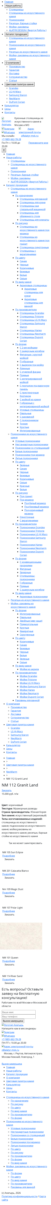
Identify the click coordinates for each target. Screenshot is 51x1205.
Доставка (14, 73)
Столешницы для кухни (32, 202)
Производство (17, 66)
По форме (20, 344)
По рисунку (21, 223)
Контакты (10, 112)
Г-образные (26, 582)
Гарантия (14, 70)
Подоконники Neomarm (33, 548)
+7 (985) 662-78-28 (11, 139)
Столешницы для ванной (33, 199)
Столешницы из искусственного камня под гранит (34, 240)
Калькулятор (12, 105)
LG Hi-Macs (15, 91)
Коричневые (27, 268)
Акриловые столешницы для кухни (33, 292)
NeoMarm (14, 98)
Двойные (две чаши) (31, 620)
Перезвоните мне (38, 142)
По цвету (20, 257)
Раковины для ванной (27, 700)
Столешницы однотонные (34, 247)
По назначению (24, 195)
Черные (24, 264)
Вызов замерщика (12, 1063)
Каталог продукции (16, 34)
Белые (23, 275)
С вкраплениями (29, 520)
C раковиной (27, 416)
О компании (12, 62)
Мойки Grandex (28, 676)
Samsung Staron (18, 95)
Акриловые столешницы (33, 285)
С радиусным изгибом (32, 351)
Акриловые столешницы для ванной (33, 303)
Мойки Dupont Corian (32, 696)
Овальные (25, 413)
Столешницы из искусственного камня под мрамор (34, 230)
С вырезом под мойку (32, 365)
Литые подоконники (26, 458)
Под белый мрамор (35, 503)
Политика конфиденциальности (19, 1196)
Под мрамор (27, 499)
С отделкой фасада (30, 371)
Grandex (13, 88)
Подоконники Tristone (32, 530)
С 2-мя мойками (28, 347)
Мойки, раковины (19, 26)
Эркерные (25, 572)
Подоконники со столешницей (32, 447)
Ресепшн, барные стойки (23, 23)
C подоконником (29, 420)
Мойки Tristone (28, 679)
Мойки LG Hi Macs (30, 683)
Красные (24, 486)
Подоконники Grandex (32, 527)
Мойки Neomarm (29, 693)
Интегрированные (30, 430)
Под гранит (26, 496)
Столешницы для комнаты (34, 219)
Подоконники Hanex (31, 544)
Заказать (7, 790)
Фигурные (25, 569)
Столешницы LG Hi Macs (33, 320)
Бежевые (25, 271)
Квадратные (26, 631)
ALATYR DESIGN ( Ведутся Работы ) (27, 30)
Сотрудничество (18, 77)
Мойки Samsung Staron (33, 686)
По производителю (26, 309)
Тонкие (24, 423)
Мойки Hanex (27, 690)
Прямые (24, 375)
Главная (9, 1)
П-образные (26, 361)
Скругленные (27, 634)
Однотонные (27, 517)
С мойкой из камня (30, 399)
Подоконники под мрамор (30, 454)
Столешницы (16, 9)
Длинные (25, 368)
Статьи (13, 80)
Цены (8, 109)
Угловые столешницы (32, 409)
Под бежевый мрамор (36, 506)
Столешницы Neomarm (33, 333)
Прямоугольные (29, 624)
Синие (23, 261)
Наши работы (13, 5)
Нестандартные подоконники (31, 444)
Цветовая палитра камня (19, 84)
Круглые (24, 427)
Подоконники (16, 19)
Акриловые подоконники (34, 596)
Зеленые (24, 465)
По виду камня (23, 282)
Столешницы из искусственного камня (27, 1097)
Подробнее (8, 855)
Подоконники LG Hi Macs (33, 534)
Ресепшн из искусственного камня (28, 51)
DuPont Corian (17, 102)
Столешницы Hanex (31, 330)
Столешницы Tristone (32, 316)
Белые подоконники (26, 451)
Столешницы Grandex (32, 313)
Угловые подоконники (27, 441)
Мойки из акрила (29, 669)
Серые (23, 278)
